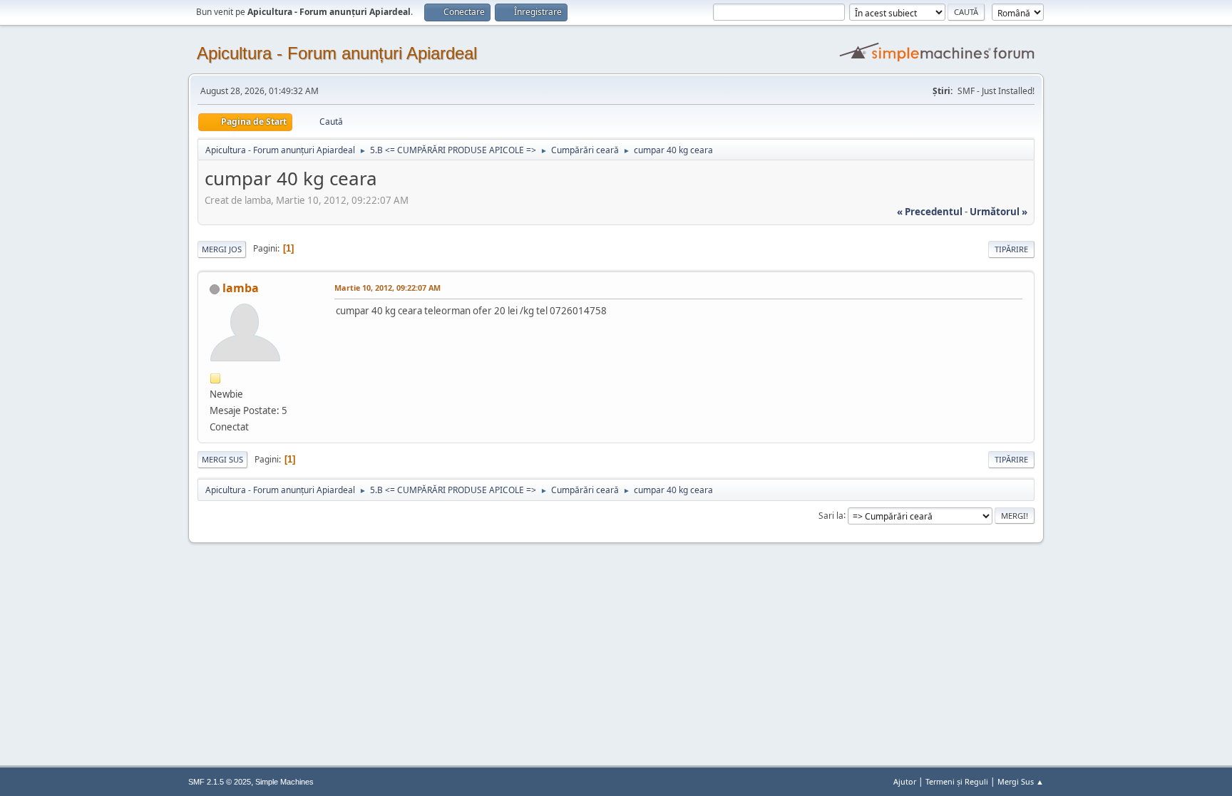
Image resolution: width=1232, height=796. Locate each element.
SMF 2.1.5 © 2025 (219, 781)
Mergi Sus (222, 459)
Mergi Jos (222, 249)
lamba (240, 288)
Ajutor (904, 781)
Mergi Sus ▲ (1020, 781)
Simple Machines (284, 781)
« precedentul (929, 211)
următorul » (998, 211)
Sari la (830, 515)
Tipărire (1011, 249)
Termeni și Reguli (956, 781)
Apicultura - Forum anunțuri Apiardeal (337, 53)
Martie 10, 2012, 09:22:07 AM (387, 287)
